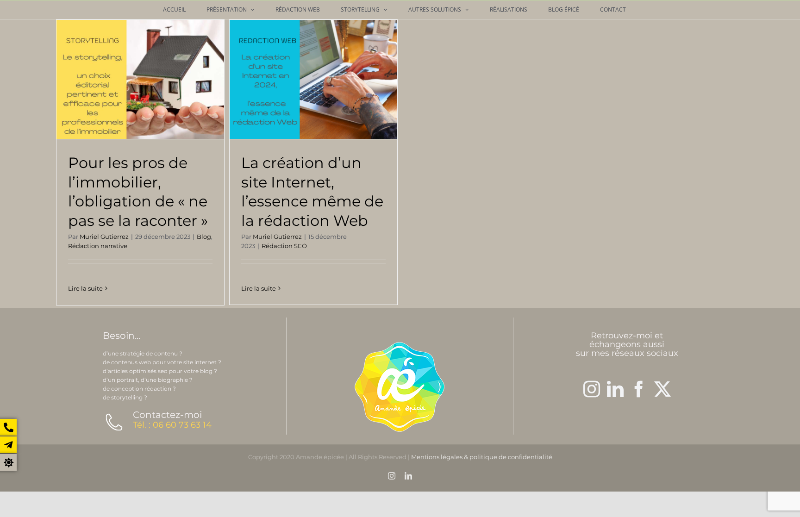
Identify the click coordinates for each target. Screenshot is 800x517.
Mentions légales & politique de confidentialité (481, 457)
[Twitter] (662, 389)
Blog (204, 236)
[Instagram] (591, 389)
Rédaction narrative (97, 245)
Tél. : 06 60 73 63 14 (172, 425)
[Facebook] (639, 389)
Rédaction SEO (284, 245)
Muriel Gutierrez (104, 236)
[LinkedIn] (615, 389)
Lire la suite (85, 288)
